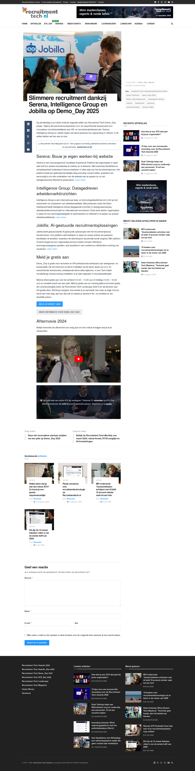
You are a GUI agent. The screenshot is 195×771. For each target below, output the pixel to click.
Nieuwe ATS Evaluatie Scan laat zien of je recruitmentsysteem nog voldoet (158, 728)
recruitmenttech (133, 107)
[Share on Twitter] (28, 137)
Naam (28, 611)
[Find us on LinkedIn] (155, 2)
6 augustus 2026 (75, 501)
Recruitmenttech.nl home (31, 2)
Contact (101, 2)
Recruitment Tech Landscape (35, 681)
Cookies (73, 2)
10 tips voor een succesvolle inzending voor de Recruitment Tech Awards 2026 (155, 149)
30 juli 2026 (106, 501)
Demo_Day (142, 82)
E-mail (28, 623)
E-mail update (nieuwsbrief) (51, 2)
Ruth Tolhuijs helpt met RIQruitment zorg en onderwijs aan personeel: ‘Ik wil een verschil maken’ (155, 165)
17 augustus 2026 (100, 747)
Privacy (65, 2)
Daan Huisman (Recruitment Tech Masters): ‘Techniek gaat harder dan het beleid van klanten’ (155, 266)
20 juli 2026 (147, 256)
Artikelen (35, 23)
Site (76, 623)
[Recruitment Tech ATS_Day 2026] (125, 11)
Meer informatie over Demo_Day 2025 (59, 312)
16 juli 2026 (148, 735)
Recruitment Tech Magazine (34, 685)
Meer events (74, 23)
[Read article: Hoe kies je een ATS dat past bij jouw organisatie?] (131, 136)
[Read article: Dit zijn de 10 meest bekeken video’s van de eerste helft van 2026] (39, 519)
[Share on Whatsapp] (28, 143)
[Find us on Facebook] (158, 2)
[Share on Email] (28, 149)
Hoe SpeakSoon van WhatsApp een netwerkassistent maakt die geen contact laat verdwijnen (106, 740)
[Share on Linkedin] (28, 124)
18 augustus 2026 (100, 732)
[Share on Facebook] (28, 130)
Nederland (139, 103)
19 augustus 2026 (100, 716)
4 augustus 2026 (149, 274)
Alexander (37, 498)
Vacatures (26, 693)
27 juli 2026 (39, 545)
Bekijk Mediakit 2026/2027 (86, 2)
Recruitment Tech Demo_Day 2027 (37, 673)
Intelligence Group (156, 99)
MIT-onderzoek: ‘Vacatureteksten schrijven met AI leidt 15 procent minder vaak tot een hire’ (106, 489)
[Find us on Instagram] (165, 2)
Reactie (29, 578)
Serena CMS (148, 107)
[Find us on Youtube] (169, 2)
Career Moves (28, 689)
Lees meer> (80, 179)
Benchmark (91, 23)
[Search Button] (172, 23)
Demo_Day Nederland (136, 99)
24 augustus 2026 (100, 681)
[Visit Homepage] (40, 12)
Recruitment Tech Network (42, 762)
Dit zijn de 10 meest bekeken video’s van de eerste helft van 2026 (39, 534)
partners (150, 103)
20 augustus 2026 (100, 698)
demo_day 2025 (149, 95)
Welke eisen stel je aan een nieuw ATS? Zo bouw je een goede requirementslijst (39, 489)
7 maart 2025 (130, 82)
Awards (59, 23)
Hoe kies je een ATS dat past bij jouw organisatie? (154, 133)
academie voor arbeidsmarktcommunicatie (149, 91)
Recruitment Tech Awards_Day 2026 (38, 669)
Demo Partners (133, 95)
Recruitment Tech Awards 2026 (36, 665)
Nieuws (151, 82)
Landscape (126, 23)
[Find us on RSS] (172, 2)
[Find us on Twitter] (162, 2)
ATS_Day (48, 23)
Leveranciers (108, 23)
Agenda (138, 23)
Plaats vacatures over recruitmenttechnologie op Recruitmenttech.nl (74, 489)
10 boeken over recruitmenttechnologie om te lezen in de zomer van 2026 (155, 250)
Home (24, 23)
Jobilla (129, 103)
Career (151, 23)
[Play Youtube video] (78, 359)
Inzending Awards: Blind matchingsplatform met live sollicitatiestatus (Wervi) (104, 725)
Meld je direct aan (49, 304)
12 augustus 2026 (42, 501)
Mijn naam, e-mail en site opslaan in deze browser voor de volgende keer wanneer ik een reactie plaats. (74, 635)
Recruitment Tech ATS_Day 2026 (36, 677)
